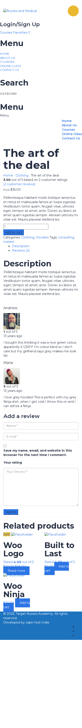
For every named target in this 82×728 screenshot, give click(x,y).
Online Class (10, 66)
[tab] (45, 246)
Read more (16, 571)
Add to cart (13, 232)
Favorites (21, 32)
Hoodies (42, 237)
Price (6, 189)
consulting (66, 237)
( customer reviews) (19, 184)
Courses (6, 32)
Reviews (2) (21, 250)
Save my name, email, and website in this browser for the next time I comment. (37, 453)
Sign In (38, 721)
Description (21, 246)
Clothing (22, 175)
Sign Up (27, 721)
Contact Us (9, 70)
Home (4, 53)
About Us (7, 58)
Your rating (12, 462)
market (8, 242)
